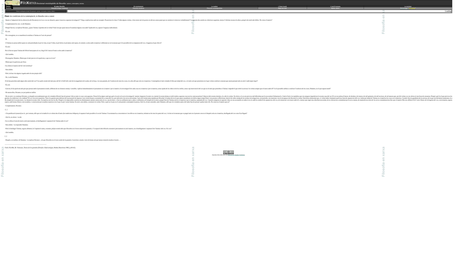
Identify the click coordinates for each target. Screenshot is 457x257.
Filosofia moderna (138, 8)
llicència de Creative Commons (236, 155)
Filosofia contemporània (214, 8)
